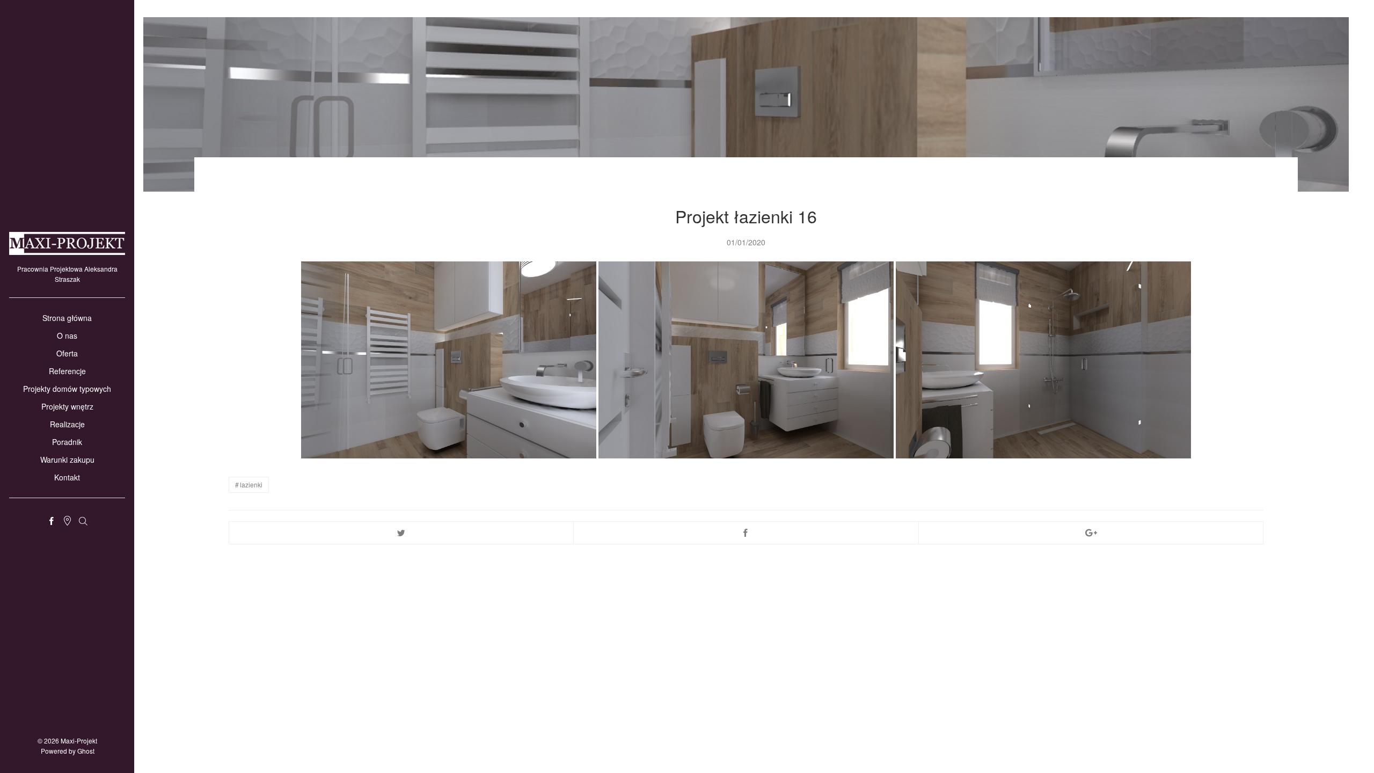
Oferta (67, 353)
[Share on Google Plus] (1091, 533)
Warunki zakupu (67, 459)
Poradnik (67, 441)
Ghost (85, 750)
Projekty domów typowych (67, 388)
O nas (67, 335)
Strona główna (67, 317)
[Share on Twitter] (401, 533)
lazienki (251, 484)
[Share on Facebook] (746, 533)
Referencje (67, 371)
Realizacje (67, 424)
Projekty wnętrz (67, 406)
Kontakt (67, 477)
